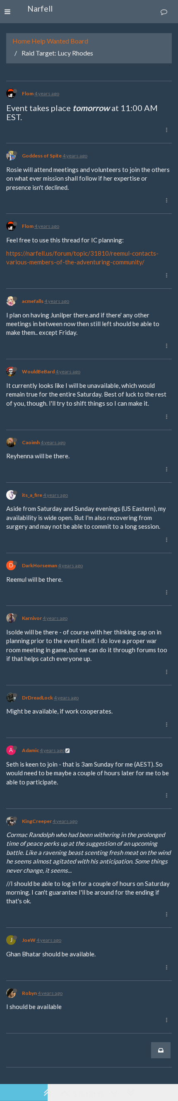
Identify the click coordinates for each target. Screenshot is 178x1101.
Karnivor (32, 618)
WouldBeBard (38, 371)
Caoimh (31, 442)
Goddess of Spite (42, 155)
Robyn (29, 993)
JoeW (29, 940)
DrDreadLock (37, 697)
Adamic (30, 750)
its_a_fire (32, 495)
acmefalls (32, 301)
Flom (28, 93)
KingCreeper (37, 821)
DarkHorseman (39, 565)
